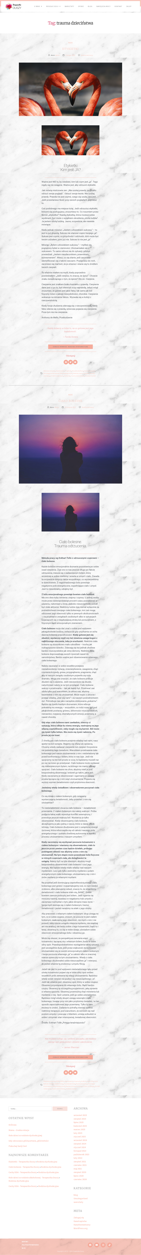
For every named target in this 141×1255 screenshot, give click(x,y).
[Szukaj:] (30, 1109)
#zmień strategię (88, 1086)
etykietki (67, 376)
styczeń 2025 (80, 1136)
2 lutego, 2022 (70, 55)
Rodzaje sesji (52, 6)
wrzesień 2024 (80, 1140)
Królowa (12, 1124)
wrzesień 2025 (80, 1115)
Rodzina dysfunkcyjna (47, 1161)
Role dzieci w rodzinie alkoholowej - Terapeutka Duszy (34, 1177)
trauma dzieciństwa (77, 376)
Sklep (129, 6)
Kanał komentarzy (82, 1224)
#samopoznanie (89, 371)
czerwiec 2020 (80, 1179)
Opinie (81, 6)
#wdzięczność (67, 373)
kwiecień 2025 (80, 1126)
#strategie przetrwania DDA (52, 373)
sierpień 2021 (80, 1161)
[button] (66, 362)
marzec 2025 (79, 1129)
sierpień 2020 (80, 1172)
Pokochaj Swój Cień (18, 1146)
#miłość (83, 1081)
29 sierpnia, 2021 (70, 407)
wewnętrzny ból (90, 376)
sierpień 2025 (80, 1118)
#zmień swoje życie (56, 376)
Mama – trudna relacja (19, 1130)
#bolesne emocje (49, 371)
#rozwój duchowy (78, 371)
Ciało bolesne (70, 401)
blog (70, 42)
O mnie (37, 6)
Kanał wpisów (80, 1221)
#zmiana (86, 373)
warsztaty (78, 1202)
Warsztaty (69, 6)
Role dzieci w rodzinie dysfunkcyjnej (25, 1135)
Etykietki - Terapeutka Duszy (22, 1161)
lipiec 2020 (79, 1175)
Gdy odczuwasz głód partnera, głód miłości (29, 1140)
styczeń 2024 (80, 1147)
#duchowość (60, 371)
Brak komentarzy (87, 55)
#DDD (62, 1081)
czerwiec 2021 (80, 1165)
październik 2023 (81, 1154)
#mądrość (68, 371)
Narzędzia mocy (103, 6)
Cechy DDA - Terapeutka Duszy (23, 1172)
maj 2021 (78, 1168)
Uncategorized (81, 1198)
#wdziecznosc (78, 373)
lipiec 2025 (79, 1122)
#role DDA (90, 1081)
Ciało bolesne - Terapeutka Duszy (24, 1167)
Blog (90, 6)
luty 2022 (78, 1158)
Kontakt (118, 6)
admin (57, 55)
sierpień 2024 (80, 1143)
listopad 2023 (80, 1150)
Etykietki (70, 49)
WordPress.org (81, 1228)
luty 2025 (78, 1133)
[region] (70, 1248)
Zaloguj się (79, 1217)
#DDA (57, 1081)
